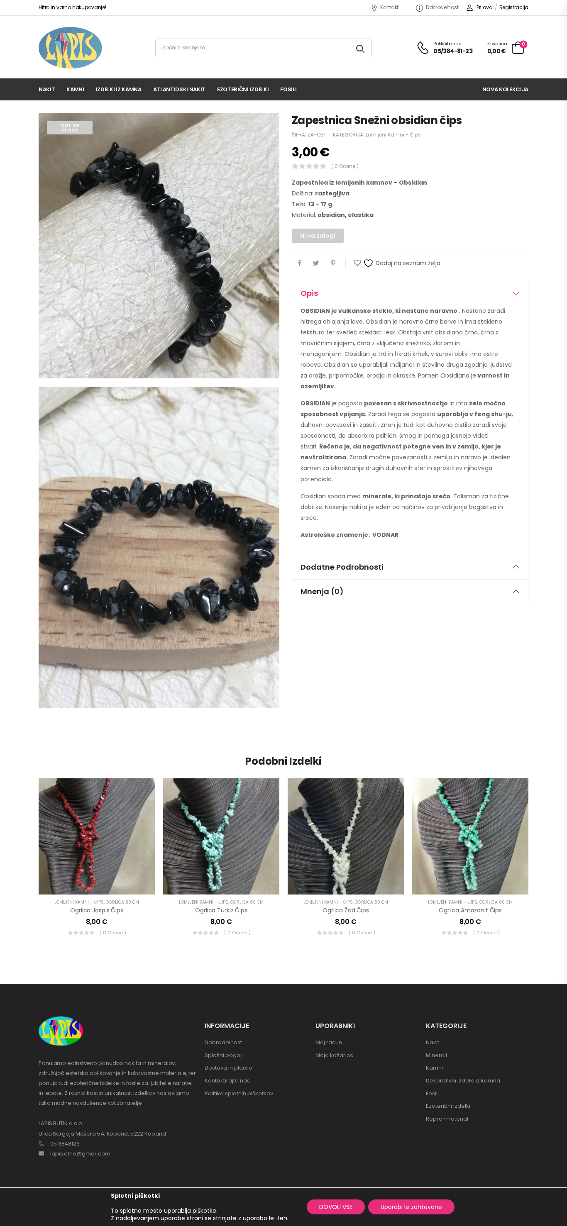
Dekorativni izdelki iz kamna (463, 1081)
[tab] (410, 293)
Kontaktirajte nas (227, 1081)
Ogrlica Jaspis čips (96, 910)
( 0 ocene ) (345, 166)
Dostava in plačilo (228, 1068)
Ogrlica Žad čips (346, 910)
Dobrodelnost (442, 7)
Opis (309, 293)
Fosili (288, 89)
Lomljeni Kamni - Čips (393, 134)
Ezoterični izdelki (243, 89)
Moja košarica (334, 1055)
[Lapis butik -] (70, 48)
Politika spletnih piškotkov (239, 1093)
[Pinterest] (333, 263)
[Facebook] (299, 263)
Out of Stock (70, 127)
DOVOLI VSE (335, 1207)
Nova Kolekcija (505, 89)
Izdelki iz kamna (119, 89)
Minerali (436, 1055)
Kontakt (389, 7)
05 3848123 (65, 1144)
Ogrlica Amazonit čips (470, 910)
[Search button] (361, 48)
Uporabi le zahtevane (411, 1207)
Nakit (47, 89)
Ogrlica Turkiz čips (221, 910)
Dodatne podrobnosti (342, 567)
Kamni (75, 89)
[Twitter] (316, 263)
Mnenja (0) (322, 591)
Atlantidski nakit (179, 89)
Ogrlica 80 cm (122, 902)
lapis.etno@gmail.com (80, 1154)
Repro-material (447, 1119)
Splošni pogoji (224, 1055)
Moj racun (328, 1042)
